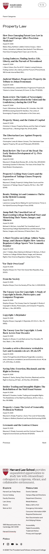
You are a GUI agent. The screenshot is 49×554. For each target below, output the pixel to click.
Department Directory (34, 498)
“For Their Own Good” (13, 263)
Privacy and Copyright (33, 534)
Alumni (5, 505)
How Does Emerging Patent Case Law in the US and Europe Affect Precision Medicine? (23, 38)
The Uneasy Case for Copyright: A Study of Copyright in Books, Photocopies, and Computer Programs (24, 294)
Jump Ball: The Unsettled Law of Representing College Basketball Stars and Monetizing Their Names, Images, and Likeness (24, 216)
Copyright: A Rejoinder (14, 315)
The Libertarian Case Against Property (22, 135)
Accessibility (30, 525)
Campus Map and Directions (36, 495)
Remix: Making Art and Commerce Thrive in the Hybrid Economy (24, 195)
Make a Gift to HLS (32, 505)
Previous (6, 443)
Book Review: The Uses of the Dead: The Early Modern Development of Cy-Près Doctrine (23, 153)
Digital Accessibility (33, 528)
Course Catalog (8, 495)
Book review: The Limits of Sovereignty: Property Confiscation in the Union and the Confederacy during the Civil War (24, 99)
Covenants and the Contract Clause (20, 425)
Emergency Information (34, 508)
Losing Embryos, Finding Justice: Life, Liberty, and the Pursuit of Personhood (22, 59)
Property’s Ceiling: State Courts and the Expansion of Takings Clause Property (23, 175)
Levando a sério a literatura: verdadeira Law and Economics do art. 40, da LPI (23, 349)
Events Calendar (31, 492)
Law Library (7, 501)
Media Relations (31, 501)
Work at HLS (7, 508)
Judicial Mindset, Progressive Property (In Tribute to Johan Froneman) (24, 80)
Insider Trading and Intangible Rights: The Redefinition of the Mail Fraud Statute (24, 388)
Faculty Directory (9, 498)
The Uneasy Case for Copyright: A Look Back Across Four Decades (22, 331)
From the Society (11, 279)
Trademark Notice (32, 531)
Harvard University (9, 531)
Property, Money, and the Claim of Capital (24, 120)
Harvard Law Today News (12, 492)
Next (44, 443)
